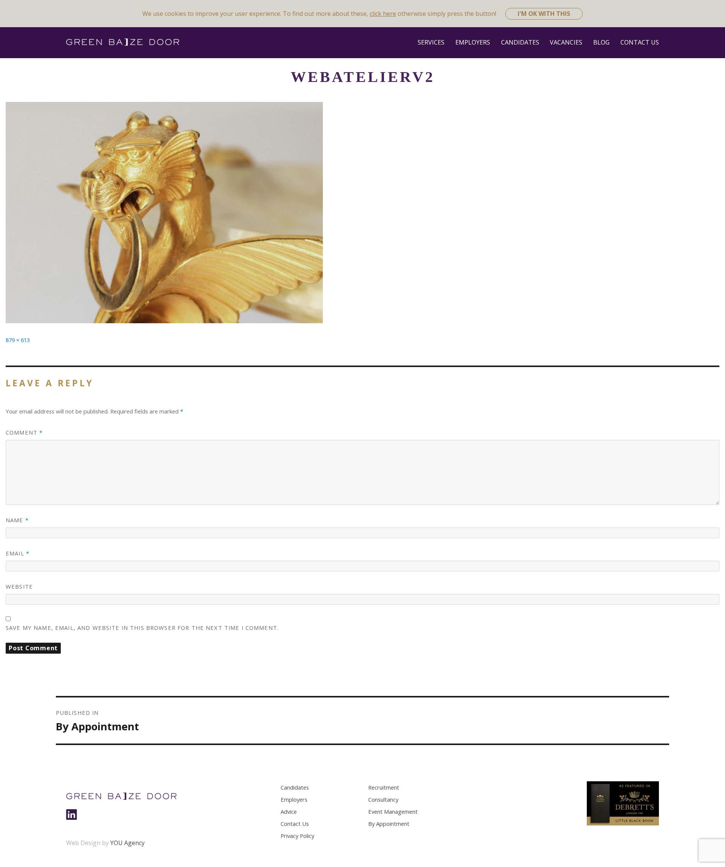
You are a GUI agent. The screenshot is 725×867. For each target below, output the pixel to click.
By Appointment (388, 823)
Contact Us (639, 42)
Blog (601, 42)
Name (17, 520)
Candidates (520, 42)
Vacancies (566, 42)
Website (19, 586)
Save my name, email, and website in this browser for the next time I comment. (142, 627)
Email (17, 553)
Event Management (393, 811)
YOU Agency (127, 843)
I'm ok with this (544, 13)
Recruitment (383, 787)
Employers (472, 42)
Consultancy (383, 799)
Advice (289, 811)
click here (383, 13)
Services (431, 42)
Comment (24, 432)
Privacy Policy (297, 835)
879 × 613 (18, 340)
